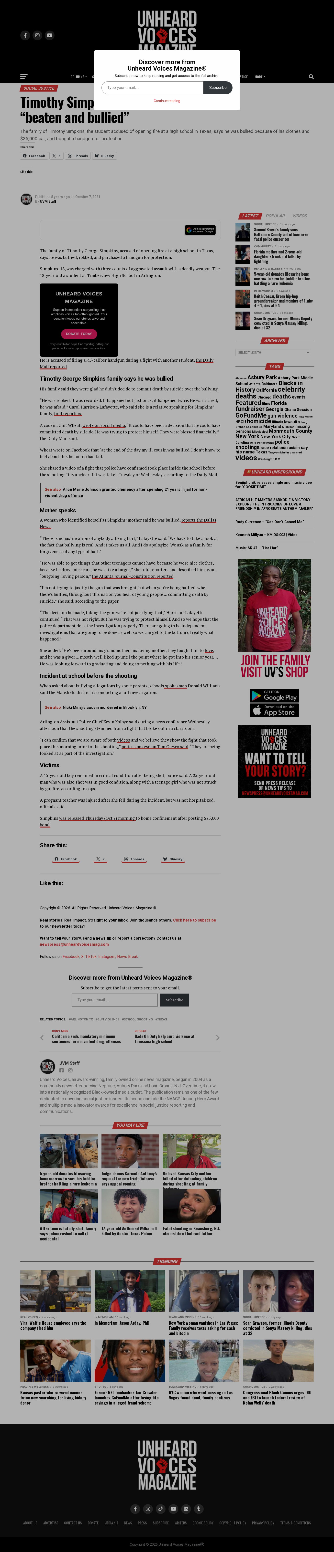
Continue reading (167, 101)
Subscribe (218, 87)
